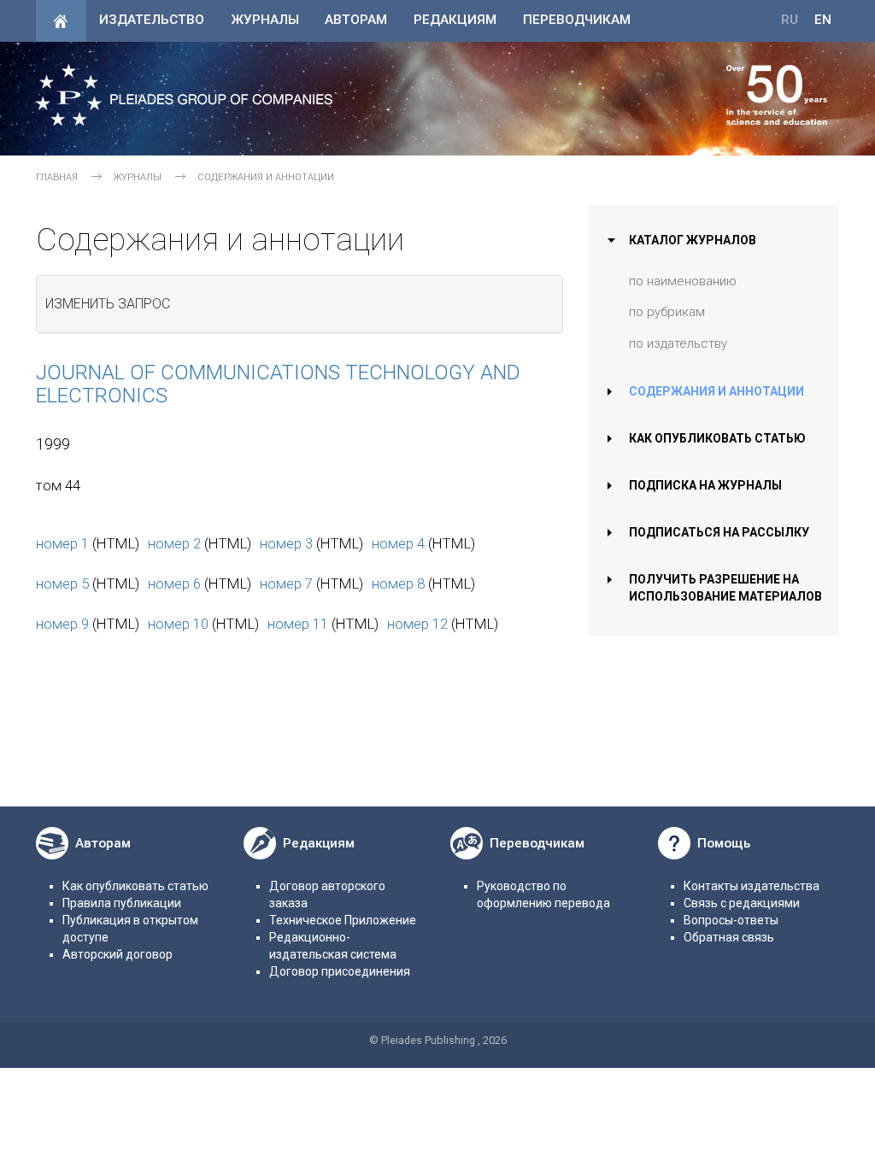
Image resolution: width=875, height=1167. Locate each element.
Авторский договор (117, 954)
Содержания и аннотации (716, 391)
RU (789, 19)
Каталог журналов (692, 240)
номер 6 (174, 583)
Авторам (356, 19)
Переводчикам (577, 19)
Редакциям (455, 19)
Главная (57, 177)
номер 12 (417, 623)
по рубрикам (667, 312)
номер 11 (297, 623)
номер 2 (174, 543)
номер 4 (398, 543)
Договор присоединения (339, 971)
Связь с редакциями (742, 903)
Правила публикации (121, 903)
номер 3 (286, 543)
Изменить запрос (107, 304)
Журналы (265, 19)
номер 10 (178, 623)
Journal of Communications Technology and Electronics (278, 384)
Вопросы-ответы (731, 920)
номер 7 (286, 583)
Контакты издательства (751, 886)
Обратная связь (729, 937)
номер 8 (398, 583)
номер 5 (62, 583)
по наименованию (683, 281)
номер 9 (62, 623)
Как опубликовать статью (717, 438)
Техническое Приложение (342, 920)
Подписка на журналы (705, 485)
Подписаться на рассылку (719, 532)
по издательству (678, 343)
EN (822, 19)
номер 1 (62, 543)
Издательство (151, 19)
